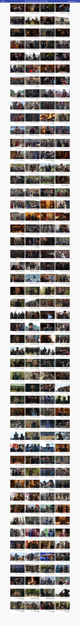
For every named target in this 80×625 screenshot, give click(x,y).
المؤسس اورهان (72, 1)
